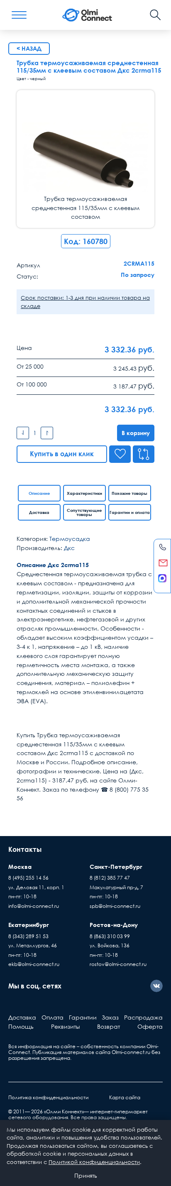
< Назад (29, 48)
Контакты (25, 849)
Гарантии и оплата (130, 512)
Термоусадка (69, 538)
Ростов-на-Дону (114, 924)
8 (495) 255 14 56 (28, 878)
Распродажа (143, 1017)
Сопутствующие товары (84, 512)
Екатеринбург (28, 924)
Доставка (39, 512)
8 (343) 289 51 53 (28, 936)
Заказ (110, 1017)
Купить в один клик (62, 454)
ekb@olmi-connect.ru (33, 964)
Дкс (69, 547)
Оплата (53, 1017)
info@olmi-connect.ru (33, 906)
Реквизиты (65, 1026)
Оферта (150, 1026)
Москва (20, 866)
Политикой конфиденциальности (94, 1162)
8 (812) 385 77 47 (110, 878)
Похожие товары (129, 493)
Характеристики (84, 493)
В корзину (136, 432)
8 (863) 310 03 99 (110, 936)
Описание (39, 493)
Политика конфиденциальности (48, 1097)
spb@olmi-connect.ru (115, 906)
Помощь (21, 1026)
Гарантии (83, 1017)
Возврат (108, 1026)
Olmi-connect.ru (131, 1052)
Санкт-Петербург (116, 866)
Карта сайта (124, 1097)
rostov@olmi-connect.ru (118, 964)
